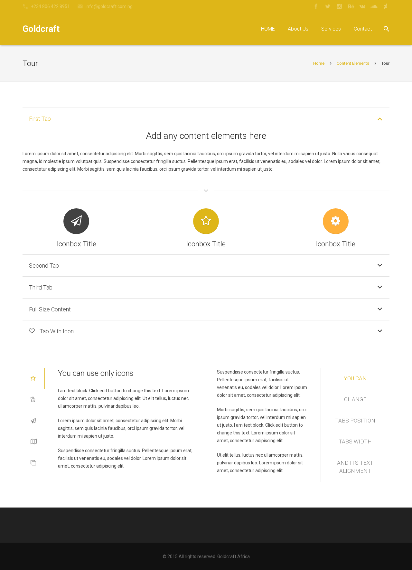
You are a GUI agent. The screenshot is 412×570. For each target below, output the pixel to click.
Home (318, 63)
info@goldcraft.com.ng (109, 6)
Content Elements (353, 63)
